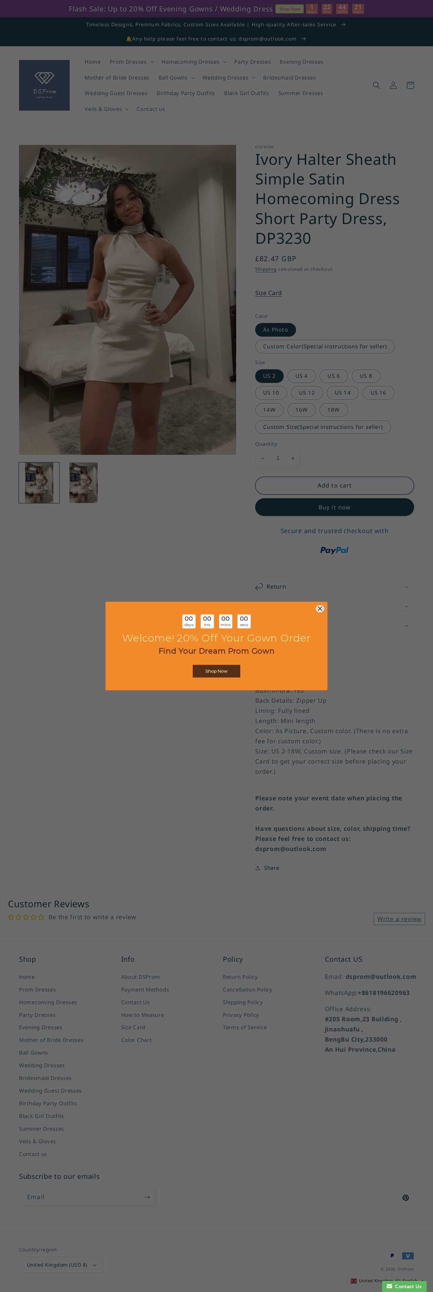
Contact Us (407, 1286)
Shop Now (216, 671)
